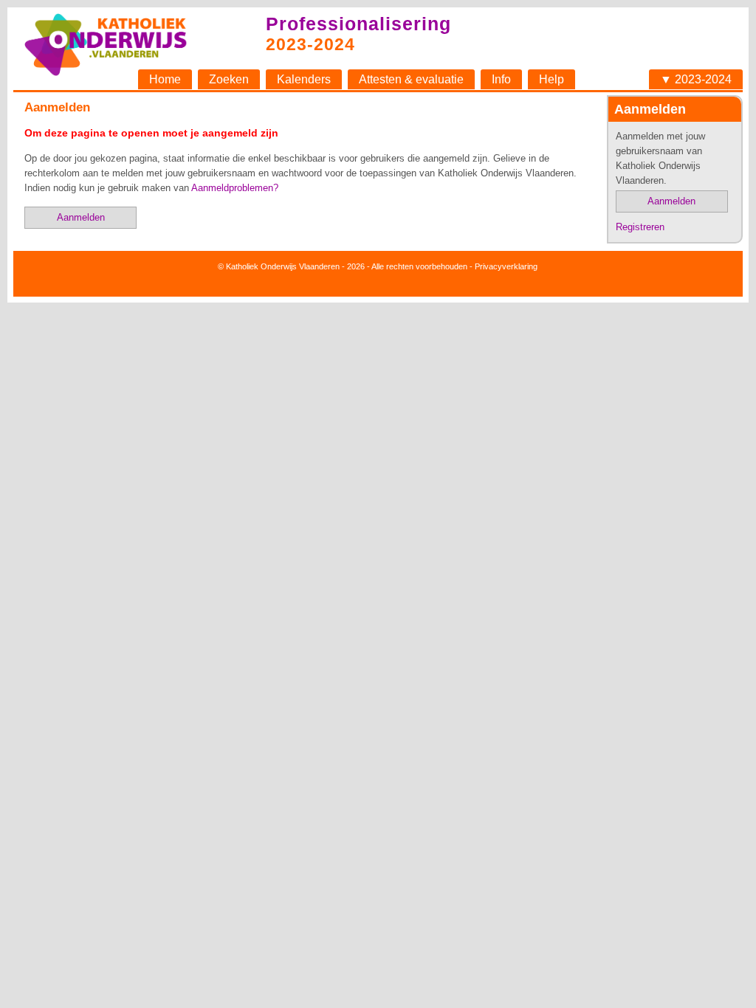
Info (501, 79)
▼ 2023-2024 (696, 79)
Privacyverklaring (506, 266)
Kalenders (304, 79)
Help (551, 79)
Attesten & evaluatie (411, 79)
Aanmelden (671, 201)
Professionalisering (358, 23)
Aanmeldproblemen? (234, 187)
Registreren (640, 226)
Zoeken (229, 79)
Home (165, 79)
